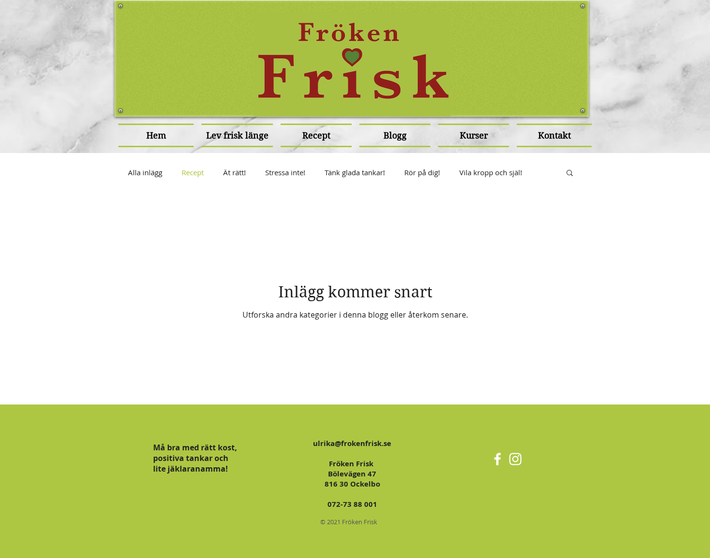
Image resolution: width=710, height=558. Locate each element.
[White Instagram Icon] (515, 459)
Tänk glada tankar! (355, 172)
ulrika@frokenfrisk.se (352, 443)
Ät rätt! (234, 172)
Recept (193, 172)
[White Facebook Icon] (497, 459)
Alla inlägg (145, 172)
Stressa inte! (285, 172)
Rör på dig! (422, 172)
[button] (569, 173)
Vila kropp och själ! (490, 172)
